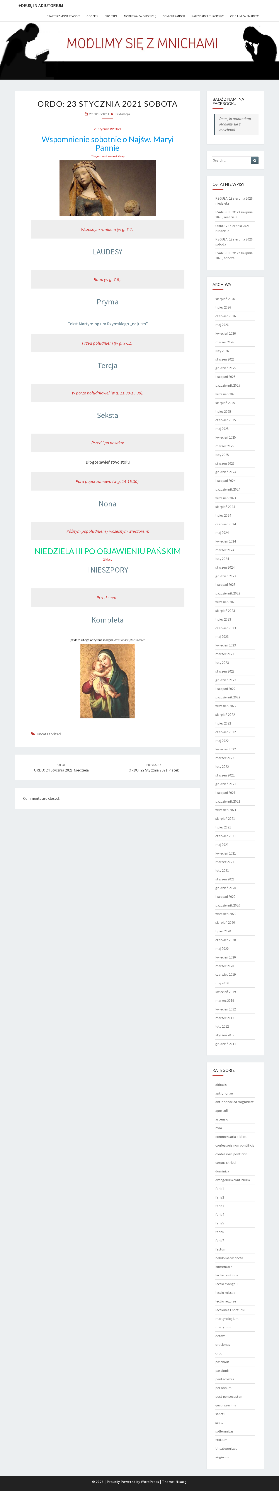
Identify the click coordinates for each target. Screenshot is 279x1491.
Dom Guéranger (174, 16)
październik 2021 (227, 801)
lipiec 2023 (223, 619)
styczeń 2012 (225, 1035)
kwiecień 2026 (225, 333)
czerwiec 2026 (225, 316)
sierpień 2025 (225, 403)
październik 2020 (227, 905)
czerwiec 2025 (225, 420)
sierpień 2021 (225, 818)
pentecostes (224, 1379)
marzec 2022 (224, 758)
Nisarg (181, 1481)
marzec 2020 (224, 966)
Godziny (92, 16)
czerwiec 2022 (225, 732)
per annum (223, 1388)
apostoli (221, 1110)
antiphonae (224, 1093)
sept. (219, 1422)
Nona (108, 504)
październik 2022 (227, 697)
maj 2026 (222, 324)
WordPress (150, 1481)
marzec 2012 (224, 1018)
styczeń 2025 (225, 463)
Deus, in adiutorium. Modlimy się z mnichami (235, 124)
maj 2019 (222, 983)
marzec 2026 (224, 342)
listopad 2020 (225, 896)
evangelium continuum (232, 1180)
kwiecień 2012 (225, 1009)
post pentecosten (228, 1396)
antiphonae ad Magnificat (234, 1102)
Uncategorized (49, 733)
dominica (222, 1171)
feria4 (219, 1214)
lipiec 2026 (223, 307)
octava (220, 1336)
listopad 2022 (225, 688)
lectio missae (225, 1292)
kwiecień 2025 (225, 437)
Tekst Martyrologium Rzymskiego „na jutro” (108, 323)
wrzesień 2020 (225, 914)
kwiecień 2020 (225, 957)
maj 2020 (222, 948)
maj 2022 (222, 740)
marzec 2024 (224, 550)
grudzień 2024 (225, 472)
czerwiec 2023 (225, 628)
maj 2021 (222, 844)
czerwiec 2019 (225, 974)
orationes (222, 1344)
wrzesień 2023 (225, 602)
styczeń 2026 (225, 359)
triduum (221, 1440)
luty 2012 (222, 1026)
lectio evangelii (226, 1284)
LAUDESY (107, 252)
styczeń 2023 (225, 671)
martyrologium (226, 1318)
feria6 (219, 1232)
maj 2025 (222, 428)
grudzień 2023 (225, 576)
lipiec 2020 (223, 931)
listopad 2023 (225, 584)
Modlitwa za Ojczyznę (140, 16)
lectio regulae (225, 1301)
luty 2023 (222, 662)
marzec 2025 (224, 446)
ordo (218, 1353)
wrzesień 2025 (225, 394)
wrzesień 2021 (225, 810)
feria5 (219, 1223)
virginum (222, 1457)
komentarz (223, 1266)
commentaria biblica (231, 1136)
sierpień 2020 (225, 922)
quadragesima (225, 1405)
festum (220, 1249)
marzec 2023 (224, 654)
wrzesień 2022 (225, 706)
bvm (218, 1128)
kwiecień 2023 (225, 645)
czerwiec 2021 (225, 836)
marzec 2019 (224, 1000)
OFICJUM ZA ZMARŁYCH (245, 16)
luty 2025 (222, 454)
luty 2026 (222, 351)
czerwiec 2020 (225, 940)
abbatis (221, 1084)
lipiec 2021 (223, 827)
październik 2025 (227, 385)
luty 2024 (222, 558)
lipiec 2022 (223, 723)
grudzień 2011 (225, 1044)
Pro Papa (111, 16)
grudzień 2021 (225, 784)
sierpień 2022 (225, 714)
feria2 (219, 1197)
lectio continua (226, 1275)
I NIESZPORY (107, 570)
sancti (220, 1414)
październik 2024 (227, 489)
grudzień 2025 (225, 368)
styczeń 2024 (225, 567)
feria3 (219, 1206)
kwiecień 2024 (225, 541)
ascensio (221, 1119)
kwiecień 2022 (225, 749)
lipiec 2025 (223, 411)
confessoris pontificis (231, 1154)
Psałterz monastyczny (63, 16)
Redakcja (122, 114)
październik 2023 (227, 593)
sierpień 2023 (225, 610)
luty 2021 (222, 870)
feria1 (219, 1188)
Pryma (108, 302)
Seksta (107, 415)
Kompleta (107, 620)
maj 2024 (222, 532)
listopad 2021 (225, 792)
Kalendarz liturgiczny (208, 16)
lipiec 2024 (223, 515)
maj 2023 (222, 636)
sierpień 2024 (225, 506)
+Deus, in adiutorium (41, 5)
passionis (222, 1370)
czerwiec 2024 (225, 524)
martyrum (223, 1327)
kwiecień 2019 (225, 992)
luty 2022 (222, 766)
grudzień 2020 (225, 888)
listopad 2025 (225, 376)
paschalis (222, 1362)
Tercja (108, 365)
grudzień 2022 (225, 680)
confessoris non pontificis (234, 1145)
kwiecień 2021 (225, 853)
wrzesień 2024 (225, 498)
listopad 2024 (225, 480)
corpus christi (225, 1162)
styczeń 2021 (225, 879)
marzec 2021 (224, 862)
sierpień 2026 (225, 299)
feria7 (219, 1240)
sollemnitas (224, 1431)
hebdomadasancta (229, 1258)
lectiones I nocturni (230, 1310)
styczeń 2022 (225, 775)
